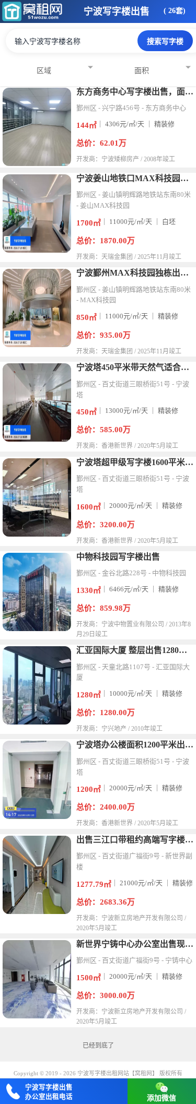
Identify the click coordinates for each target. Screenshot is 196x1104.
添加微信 (161, 1098)
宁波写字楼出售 (116, 11)
